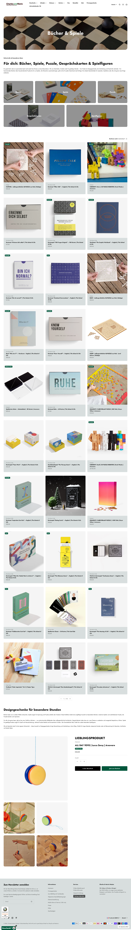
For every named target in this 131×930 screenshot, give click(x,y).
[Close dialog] (81, 453)
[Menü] (8, 907)
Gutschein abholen (65, 470)
